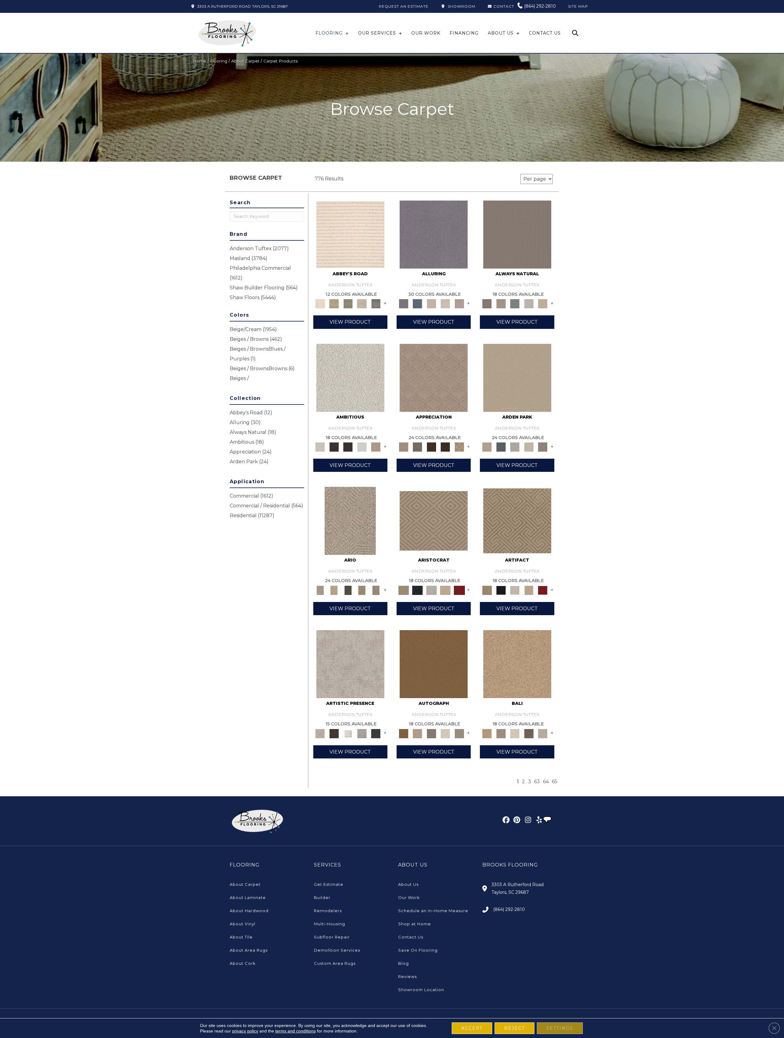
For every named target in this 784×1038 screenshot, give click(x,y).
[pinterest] (515, 821)
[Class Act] (431, 733)
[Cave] (529, 733)
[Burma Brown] (334, 733)
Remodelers (328, 910)
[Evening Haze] (543, 446)
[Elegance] (445, 733)
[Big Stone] (501, 733)
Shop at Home (414, 923)
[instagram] (526, 821)
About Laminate (248, 897)
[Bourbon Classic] (434, 663)
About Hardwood (249, 910)
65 (554, 781)
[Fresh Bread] (376, 446)
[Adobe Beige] (350, 520)
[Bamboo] (334, 303)
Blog (403, 963)
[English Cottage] (459, 733)
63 (537, 781)
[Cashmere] (445, 589)
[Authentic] (517, 377)
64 (546, 781)
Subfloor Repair (332, 937)
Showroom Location (421, 989)
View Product (350, 322)
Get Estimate (328, 884)
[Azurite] (417, 303)
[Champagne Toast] (417, 733)
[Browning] (445, 446)
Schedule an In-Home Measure (433, 910)
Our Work (409, 897)
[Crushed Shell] (543, 733)
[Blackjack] (417, 589)
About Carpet (245, 60)
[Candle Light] (348, 733)
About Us (408, 884)
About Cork (243, 963)
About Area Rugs (249, 950)
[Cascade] (431, 589)
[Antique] (334, 589)
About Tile (241, 937)
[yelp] (537, 821)
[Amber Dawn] (517, 663)
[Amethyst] (434, 233)
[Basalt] (431, 303)
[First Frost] (362, 446)
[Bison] (431, 446)
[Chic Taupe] (362, 303)
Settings (559, 1028)
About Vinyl (242, 923)
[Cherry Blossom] (459, 589)
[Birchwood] (434, 520)
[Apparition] (348, 589)
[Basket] (501, 303)
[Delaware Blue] (376, 303)
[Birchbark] (445, 303)
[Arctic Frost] (417, 446)
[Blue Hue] (501, 446)
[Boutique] (543, 303)
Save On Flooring (418, 950)
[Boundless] (348, 303)
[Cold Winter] (362, 733)
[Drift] (529, 446)
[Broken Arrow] (376, 589)
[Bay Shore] (362, 589)
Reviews (407, 976)
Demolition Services (337, 950)
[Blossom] (459, 303)
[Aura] (350, 233)
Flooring (218, 60)
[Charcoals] (334, 446)
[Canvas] (350, 377)
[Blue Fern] (515, 303)
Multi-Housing (329, 923)
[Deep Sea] (376, 733)
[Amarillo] (434, 377)
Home (199, 60)
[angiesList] (548, 821)
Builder (322, 897)
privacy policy (245, 1031)
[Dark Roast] (348, 446)
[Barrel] (517, 233)
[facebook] (505, 821)
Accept (472, 1028)
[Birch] (515, 733)
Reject (514, 1028)
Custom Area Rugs (335, 963)
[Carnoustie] (459, 446)
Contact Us (410, 937)
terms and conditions (295, 1031)
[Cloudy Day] (515, 446)
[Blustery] (529, 303)
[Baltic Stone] (350, 663)
